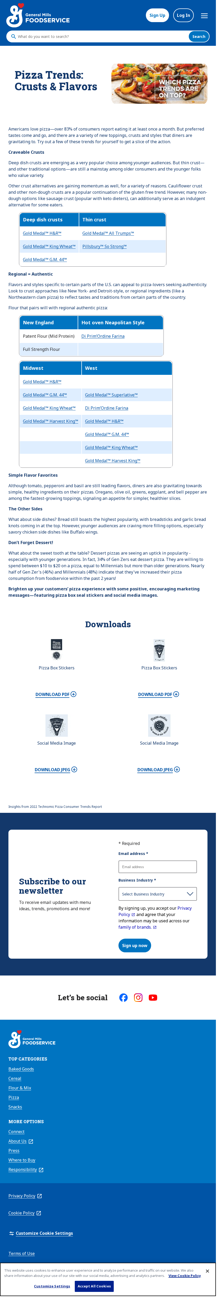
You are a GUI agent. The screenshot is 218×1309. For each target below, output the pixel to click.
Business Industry (137, 880)
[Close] (207, 1271)
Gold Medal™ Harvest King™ (50, 421)
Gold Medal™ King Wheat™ (49, 246)
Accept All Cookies (94, 1286)
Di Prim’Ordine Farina (103, 336)
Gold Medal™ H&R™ (42, 233)
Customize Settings (52, 1286)
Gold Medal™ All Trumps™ (108, 233)
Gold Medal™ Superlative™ (111, 395)
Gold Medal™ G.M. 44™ (45, 259)
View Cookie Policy (185, 1275)
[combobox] (102, 36)
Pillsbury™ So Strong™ (104, 246)
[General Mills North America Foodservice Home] (38, 15)
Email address (133, 853)
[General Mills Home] (31, 1040)
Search (198, 36)
